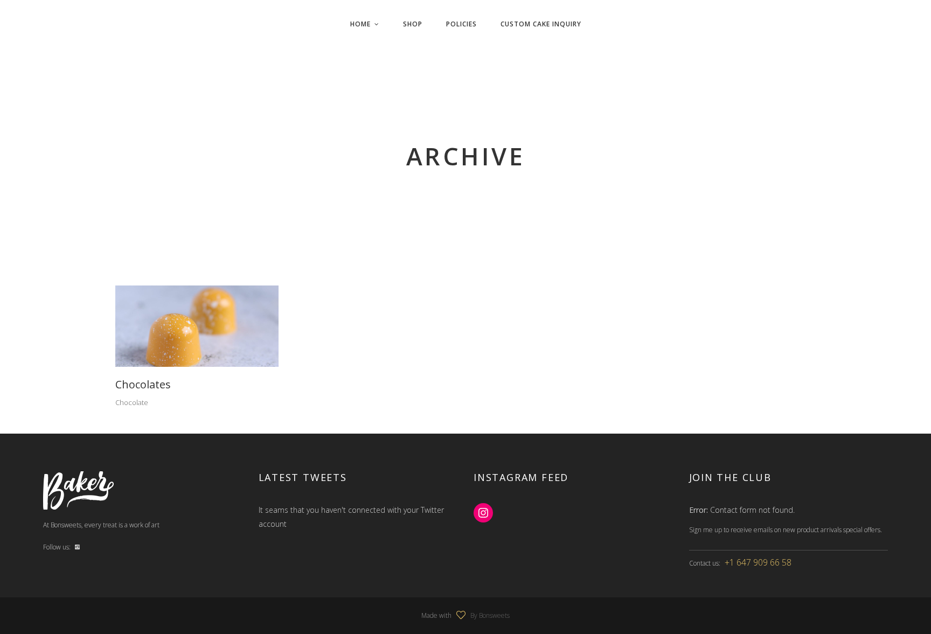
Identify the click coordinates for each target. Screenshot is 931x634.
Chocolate (131, 402)
